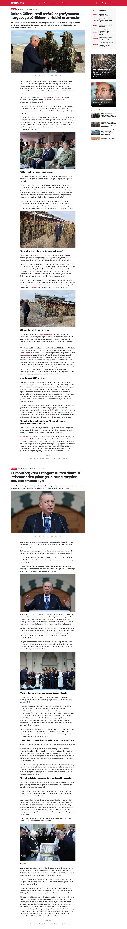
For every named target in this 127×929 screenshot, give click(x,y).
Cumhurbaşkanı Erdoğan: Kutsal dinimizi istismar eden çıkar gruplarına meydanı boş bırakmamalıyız (108, 124)
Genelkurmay (46, 81)
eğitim (32, 385)
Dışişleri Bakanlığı (45, 334)
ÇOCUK (41, 3)
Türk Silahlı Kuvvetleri (45, 437)
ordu (67, 86)
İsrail (45, 280)
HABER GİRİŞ (28, 9)
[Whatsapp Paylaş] (56, 75)
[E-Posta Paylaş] (60, 75)
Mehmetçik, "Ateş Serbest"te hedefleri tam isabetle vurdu (108, 139)
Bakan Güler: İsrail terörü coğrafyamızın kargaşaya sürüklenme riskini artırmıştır (108, 115)
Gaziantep (26, 355)
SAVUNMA (35, 3)
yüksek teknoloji (46, 415)
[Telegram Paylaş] (51, 75)
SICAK (27, 3)
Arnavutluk (28, 923)
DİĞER (63, 3)
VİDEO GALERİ (98, 104)
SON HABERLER (100, 11)
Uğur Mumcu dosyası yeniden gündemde (102, 101)
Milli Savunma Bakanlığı (28, 437)
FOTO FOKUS (98, 76)
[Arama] (103, 3)
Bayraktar (35, 287)
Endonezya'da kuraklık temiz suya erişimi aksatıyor (103, 72)
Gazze (58, 458)
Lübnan (46, 285)
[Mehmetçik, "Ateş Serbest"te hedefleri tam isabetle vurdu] (95, 139)
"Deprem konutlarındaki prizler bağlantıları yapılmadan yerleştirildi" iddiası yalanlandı (107, 132)
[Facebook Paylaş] (39, 75)
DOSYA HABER (56, 3)
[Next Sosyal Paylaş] (35, 75)
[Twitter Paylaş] (43, 75)
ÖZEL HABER (47, 3)
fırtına (33, 120)
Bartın (73, 348)
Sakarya (46, 97)
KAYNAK (20, 9)
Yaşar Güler (32, 458)
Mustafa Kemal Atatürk (54, 100)
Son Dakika (67, 923)
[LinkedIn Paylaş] (47, 75)
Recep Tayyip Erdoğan (56, 923)
